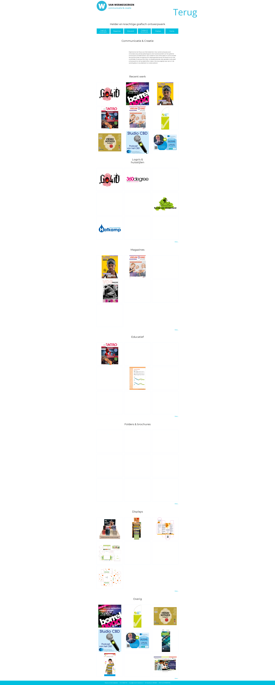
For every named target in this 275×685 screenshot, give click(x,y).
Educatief (130, 31)
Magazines (117, 31)
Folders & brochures (144, 31)
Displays (158, 31)
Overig (171, 31)
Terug (187, 12)
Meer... (176, 241)
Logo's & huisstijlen (103, 31)
